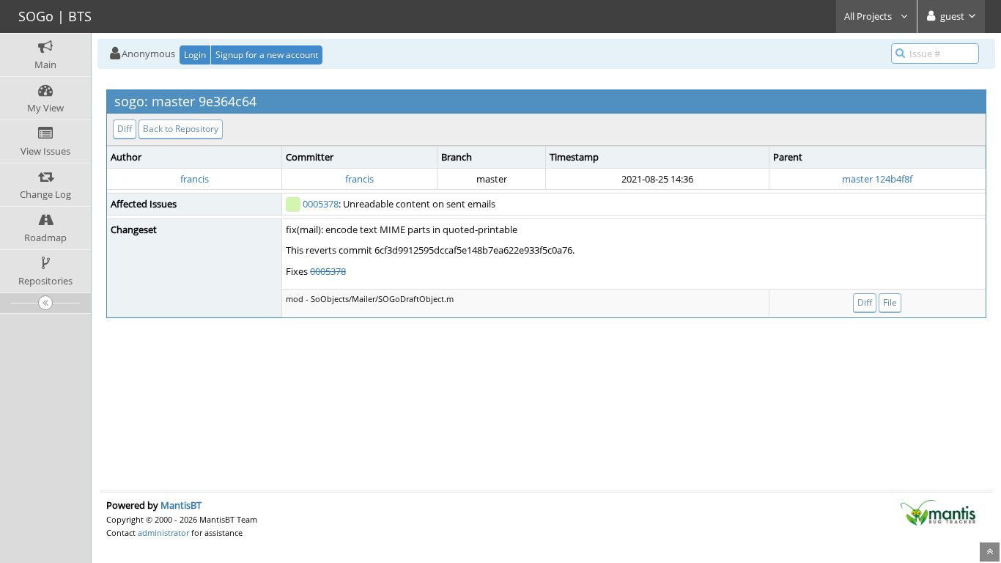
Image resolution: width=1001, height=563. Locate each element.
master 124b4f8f (877, 178)
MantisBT (181, 505)
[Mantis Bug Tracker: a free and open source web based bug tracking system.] (938, 511)
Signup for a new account (266, 54)
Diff (124, 128)
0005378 (321, 203)
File (890, 302)
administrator (163, 532)
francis (194, 178)
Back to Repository (180, 128)
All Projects (869, 16)
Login (195, 54)
